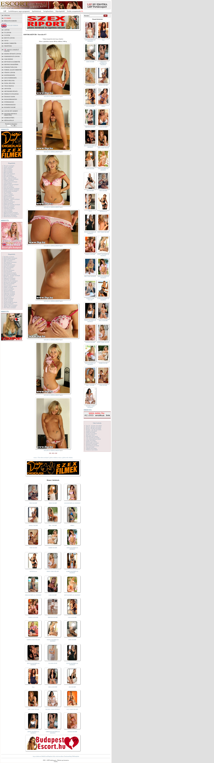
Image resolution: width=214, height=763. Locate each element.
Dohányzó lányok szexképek (11, 184)
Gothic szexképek (8, 194)
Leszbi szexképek (8, 211)
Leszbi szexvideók (91, 440)
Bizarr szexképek (8, 175)
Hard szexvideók (90, 435)
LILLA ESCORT (72, 617)
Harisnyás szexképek (9, 198)
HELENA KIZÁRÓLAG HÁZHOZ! (33, 664)
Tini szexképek (7, 297)
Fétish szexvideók (90, 432)
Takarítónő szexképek (9, 291)
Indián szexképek (8, 200)
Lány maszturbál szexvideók (93, 439)
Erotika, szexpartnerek (73, 11)
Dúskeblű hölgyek (10, 67)
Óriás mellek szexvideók (92, 443)
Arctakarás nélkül (11, 91)
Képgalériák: (11, 163)
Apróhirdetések (36, 11)
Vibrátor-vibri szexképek (10, 306)
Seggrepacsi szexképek (9, 278)
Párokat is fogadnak (11, 94)
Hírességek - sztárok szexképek (12, 199)
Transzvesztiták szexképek (10, 302)
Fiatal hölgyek (9, 83)
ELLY (90, 211)
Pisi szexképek (7, 269)
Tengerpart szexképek (9, 293)
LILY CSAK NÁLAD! (72, 709)
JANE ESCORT (72, 639)
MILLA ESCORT (52, 687)
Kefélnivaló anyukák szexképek (12, 204)
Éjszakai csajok (9, 96)
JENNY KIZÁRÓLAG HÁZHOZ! (33, 732)
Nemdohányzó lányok (12, 56)
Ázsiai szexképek (8, 171)
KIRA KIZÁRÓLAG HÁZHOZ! (33, 595)
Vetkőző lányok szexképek (10, 305)
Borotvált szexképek (9, 176)
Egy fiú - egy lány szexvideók (94, 425)
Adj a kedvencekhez (58, 756)
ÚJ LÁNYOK (7, 32)
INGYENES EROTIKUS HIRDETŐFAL (10, 114)
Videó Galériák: (97, 423)
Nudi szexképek (8, 263)
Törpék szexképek (8, 299)
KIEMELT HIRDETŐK (10, 43)
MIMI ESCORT (53, 503)
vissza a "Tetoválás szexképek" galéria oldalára (45, 457)
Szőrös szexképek (8, 290)
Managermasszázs (10, 99)
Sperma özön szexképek (10, 282)
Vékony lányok (9, 72)
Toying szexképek (8, 301)
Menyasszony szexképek (10, 215)
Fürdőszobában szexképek (10, 191)
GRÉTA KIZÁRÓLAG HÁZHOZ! (72, 548)
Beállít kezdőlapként (47, 756)
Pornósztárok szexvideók (92, 445)
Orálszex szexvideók (91, 441)
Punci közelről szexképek (10, 274)
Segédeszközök (9, 75)
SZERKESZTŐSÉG (9, 117)
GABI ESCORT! (53, 595)
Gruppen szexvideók (91, 433)
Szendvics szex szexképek (10, 286)
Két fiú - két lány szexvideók (93, 428)
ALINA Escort (33, 571)
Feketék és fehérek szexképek (11, 189)
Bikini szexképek (8, 172)
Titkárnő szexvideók (91, 448)
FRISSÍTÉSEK (8, 46)
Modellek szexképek (9, 256)
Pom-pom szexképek (9, 270)
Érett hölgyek (9, 80)
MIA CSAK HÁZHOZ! (90, 276)
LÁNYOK (6, 30)
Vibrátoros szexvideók (92, 449)
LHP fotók (7, 88)
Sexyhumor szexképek (9, 279)
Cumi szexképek (8, 183)
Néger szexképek (8, 260)
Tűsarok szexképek (8, 303)
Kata (33, 687)
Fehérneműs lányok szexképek (11, 188)
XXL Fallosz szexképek (10, 307)
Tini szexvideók (90, 447)
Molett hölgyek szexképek (10, 258)
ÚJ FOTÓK (7, 35)
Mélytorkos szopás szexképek (11, 214)
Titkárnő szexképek (9, 298)
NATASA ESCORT (72, 731)
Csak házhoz (8, 59)
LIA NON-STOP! (52, 663)
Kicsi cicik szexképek (9, 206)
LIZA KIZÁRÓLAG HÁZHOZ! (72, 503)
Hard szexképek (8, 196)
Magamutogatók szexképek (11, 212)
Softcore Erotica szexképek (11, 281)
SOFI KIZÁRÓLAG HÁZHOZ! (72, 595)
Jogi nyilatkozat (37, 756)
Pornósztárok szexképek (10, 273)
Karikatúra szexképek (9, 202)
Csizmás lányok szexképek (10, 181)
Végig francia (9, 86)
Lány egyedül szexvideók (92, 437)
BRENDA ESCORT (53, 617)
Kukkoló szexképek (9, 207)
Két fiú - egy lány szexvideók (93, 427)
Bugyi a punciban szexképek (11, 179)
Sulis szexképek (8, 285)
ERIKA (72, 525)
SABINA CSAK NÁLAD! (33, 639)
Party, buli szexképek (9, 266)
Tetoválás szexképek (9, 295)
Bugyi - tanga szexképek (10, 177)
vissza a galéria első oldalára (65, 457)
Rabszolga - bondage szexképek (12, 275)
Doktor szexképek (8, 185)
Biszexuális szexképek (9, 173)
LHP (4, 11)
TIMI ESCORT (33, 547)
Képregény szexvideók (92, 436)
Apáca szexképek (8, 169)
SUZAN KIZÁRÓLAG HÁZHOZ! (72, 664)
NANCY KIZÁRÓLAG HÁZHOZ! (53, 640)
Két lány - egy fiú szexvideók (93, 429)
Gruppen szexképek (9, 195)
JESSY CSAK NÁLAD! (53, 571)
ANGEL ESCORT (33, 525)
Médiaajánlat (75, 756)
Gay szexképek (7, 192)
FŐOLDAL (7, 15)
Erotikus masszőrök (11, 64)
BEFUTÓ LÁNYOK (9, 38)
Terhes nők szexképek (9, 294)
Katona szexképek (8, 203)
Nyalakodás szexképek (9, 264)
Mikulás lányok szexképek (10, 216)
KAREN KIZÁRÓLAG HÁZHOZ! (72, 572)
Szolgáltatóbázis (48, 11)
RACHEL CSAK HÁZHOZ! (53, 709)
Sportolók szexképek (9, 283)
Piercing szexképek (8, 267)
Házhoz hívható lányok (12, 53)
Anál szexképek (8, 168)
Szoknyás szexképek (9, 289)
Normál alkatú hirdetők (13, 70)
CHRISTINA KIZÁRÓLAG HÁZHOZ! (53, 732)
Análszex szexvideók (91, 431)
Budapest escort (9, 107)
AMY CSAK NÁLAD (33, 709)
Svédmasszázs (9, 102)
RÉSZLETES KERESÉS (10, 21)
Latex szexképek (8, 210)
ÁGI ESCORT (72, 687)
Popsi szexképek (8, 271)
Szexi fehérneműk (10, 78)
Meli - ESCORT (53, 525)
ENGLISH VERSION (12, 25)
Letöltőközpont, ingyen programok (19, 11)
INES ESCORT (33, 503)
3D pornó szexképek (9, 165)
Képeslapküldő (60, 11)
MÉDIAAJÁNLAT (9, 120)
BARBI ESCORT (52, 547)
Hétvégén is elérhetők (12, 61)
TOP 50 (6, 40)
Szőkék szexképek (8, 287)
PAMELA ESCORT (33, 617)
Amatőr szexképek (8, 167)
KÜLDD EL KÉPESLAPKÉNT (52, 96)
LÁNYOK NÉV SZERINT (11, 111)
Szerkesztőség (68, 756)
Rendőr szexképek (8, 277)
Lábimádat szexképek (9, 208)
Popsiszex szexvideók (91, 444)
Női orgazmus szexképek (10, 262)
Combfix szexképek (9, 180)
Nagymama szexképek (9, 259)
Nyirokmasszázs (9, 104)
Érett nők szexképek (9, 187)
